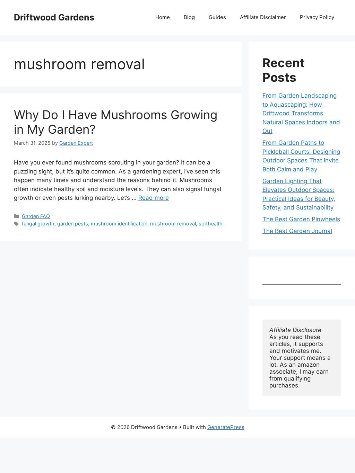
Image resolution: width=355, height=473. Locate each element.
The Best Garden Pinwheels (301, 219)
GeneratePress (225, 427)
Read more (153, 197)
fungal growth (38, 223)
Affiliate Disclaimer (263, 17)
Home (162, 17)
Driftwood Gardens (54, 17)
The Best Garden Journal (297, 230)
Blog (189, 17)
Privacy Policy (317, 17)
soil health (211, 223)
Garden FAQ (36, 216)
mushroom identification (119, 223)
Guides (217, 17)
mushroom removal (173, 223)
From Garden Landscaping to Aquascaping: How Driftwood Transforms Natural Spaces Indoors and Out (301, 113)
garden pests (72, 223)
